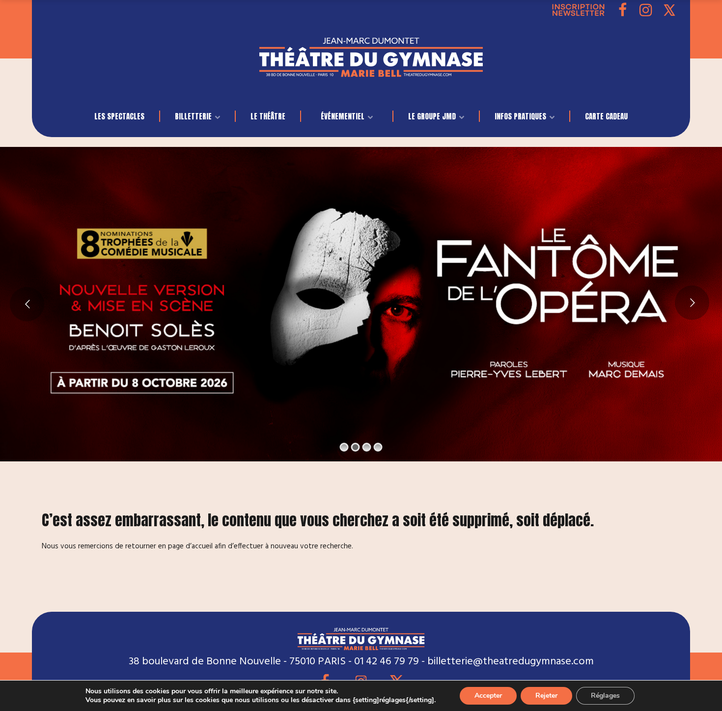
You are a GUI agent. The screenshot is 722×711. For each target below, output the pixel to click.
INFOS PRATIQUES (520, 116)
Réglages (605, 695)
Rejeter (546, 695)
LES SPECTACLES (119, 116)
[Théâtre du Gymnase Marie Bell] (371, 68)
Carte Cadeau (606, 116)
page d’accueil (190, 546)
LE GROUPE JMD (432, 116)
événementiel (342, 116)
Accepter (488, 695)
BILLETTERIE (193, 116)
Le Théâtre (267, 116)
